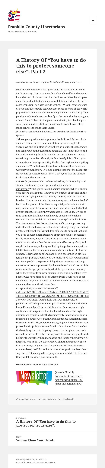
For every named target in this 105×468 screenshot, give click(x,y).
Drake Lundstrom (48, 399)
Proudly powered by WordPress (31, 459)
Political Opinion (68, 399)
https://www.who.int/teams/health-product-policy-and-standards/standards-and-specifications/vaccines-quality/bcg (51, 185)
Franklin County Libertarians (36, 26)
